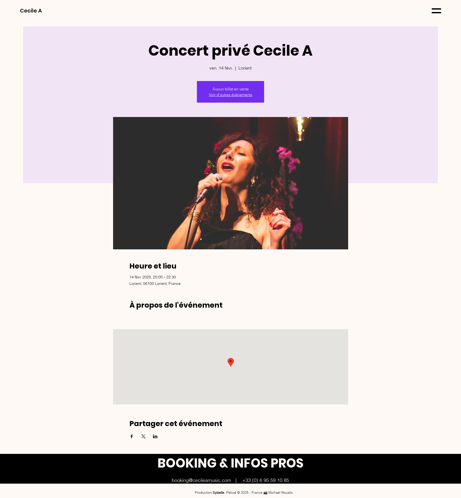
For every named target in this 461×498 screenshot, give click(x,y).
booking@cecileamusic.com (201, 480)
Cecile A (31, 10)
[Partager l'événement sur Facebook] (131, 436)
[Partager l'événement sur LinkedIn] (155, 436)
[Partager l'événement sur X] (143, 436)
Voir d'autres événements (230, 94)
